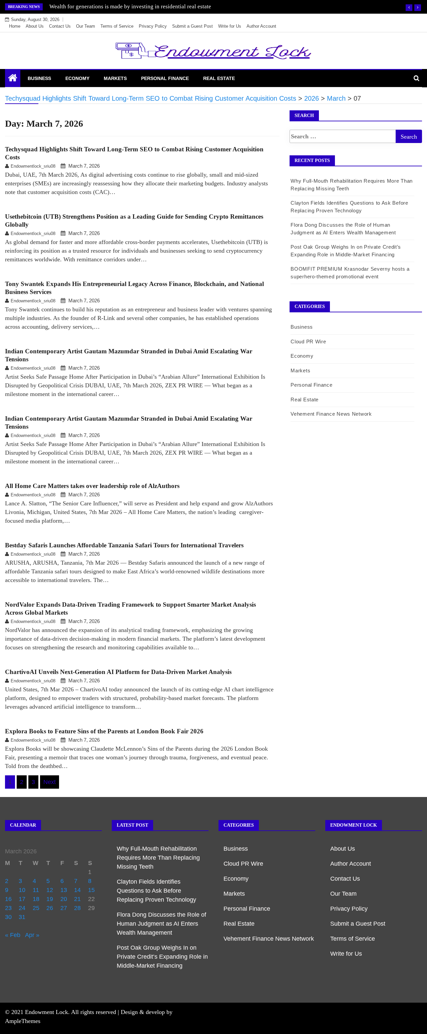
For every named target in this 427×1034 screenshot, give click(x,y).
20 (63, 899)
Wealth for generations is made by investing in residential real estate (130, 6)
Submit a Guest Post (192, 26)
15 (91, 890)
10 (22, 890)
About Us (35, 26)
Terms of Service (116, 26)
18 (36, 899)
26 (49, 908)
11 (36, 890)
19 (49, 899)
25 (36, 908)
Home (14, 26)
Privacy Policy (153, 26)
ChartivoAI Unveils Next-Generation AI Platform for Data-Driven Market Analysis (118, 671)
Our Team (85, 26)
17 (22, 899)
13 (63, 890)
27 (63, 908)
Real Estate (219, 78)
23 (8, 908)
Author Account (261, 26)
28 (77, 908)
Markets (115, 78)
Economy (77, 78)
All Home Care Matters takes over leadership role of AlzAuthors (92, 485)
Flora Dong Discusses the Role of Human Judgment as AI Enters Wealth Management (161, 923)
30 (8, 917)
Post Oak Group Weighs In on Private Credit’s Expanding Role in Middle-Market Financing (162, 956)
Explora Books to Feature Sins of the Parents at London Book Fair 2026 (104, 731)
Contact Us (60, 26)
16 (8, 899)
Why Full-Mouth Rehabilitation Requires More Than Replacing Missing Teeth (158, 857)
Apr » (32, 935)
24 (22, 908)
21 (77, 899)
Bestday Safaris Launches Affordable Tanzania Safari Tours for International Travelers (124, 545)
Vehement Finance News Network (331, 414)
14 (77, 890)
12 (49, 890)
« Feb (12, 935)
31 (22, 917)
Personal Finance (165, 78)
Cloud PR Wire (308, 341)
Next (49, 782)
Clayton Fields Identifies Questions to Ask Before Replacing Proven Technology (156, 890)
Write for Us (229, 26)
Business (39, 78)
